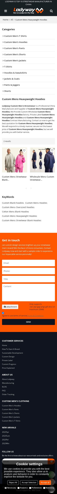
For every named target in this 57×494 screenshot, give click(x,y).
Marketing (50, 488)
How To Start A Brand (11, 349)
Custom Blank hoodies (13, 202)
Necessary (11, 488)
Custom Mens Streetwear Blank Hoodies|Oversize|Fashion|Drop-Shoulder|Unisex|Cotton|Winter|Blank (14, 178)
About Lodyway (8, 379)
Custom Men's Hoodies (11, 405)
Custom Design (8, 356)
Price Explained (8, 368)
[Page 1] (26, 188)
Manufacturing (8, 383)
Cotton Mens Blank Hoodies (15, 211)
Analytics (24, 488)
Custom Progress (9, 364)
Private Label (7, 360)
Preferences (37, 488)
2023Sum (6, 436)
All (12, 19)
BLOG (4, 387)
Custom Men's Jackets (11, 417)
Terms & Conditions (35, 315)
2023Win (5, 443)
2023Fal (5, 439)
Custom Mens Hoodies (36, 202)
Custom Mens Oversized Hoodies (18, 207)
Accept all (45, 482)
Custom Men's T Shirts (11, 421)
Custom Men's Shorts (10, 413)
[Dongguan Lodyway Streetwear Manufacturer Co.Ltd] (28, 11)
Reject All (13, 482)
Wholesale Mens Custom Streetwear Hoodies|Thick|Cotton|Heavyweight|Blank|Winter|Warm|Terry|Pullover (42, 178)
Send (28, 322)
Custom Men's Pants (10, 409)
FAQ (3, 390)
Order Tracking (8, 394)
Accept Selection (29, 482)
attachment (11, 307)
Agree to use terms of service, (23, 315)
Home (5, 19)
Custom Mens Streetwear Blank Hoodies (21, 220)
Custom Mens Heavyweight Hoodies (19, 216)
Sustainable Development (12, 353)
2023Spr (5, 432)
